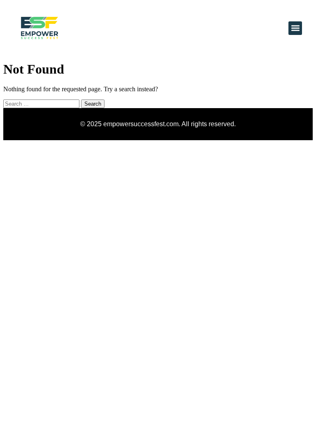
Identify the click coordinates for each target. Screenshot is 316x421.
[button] (295, 28)
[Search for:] (42, 103)
